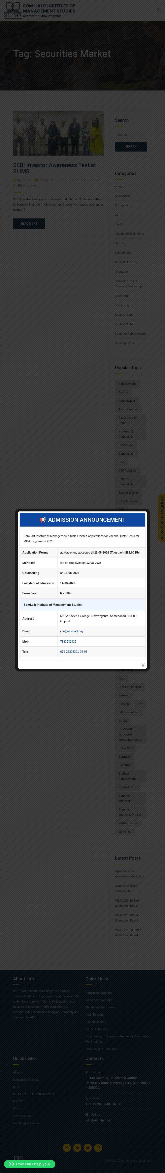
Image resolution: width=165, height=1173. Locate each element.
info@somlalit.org (71, 631)
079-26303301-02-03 (73, 651)
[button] (29, 1164)
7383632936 (68, 641)
